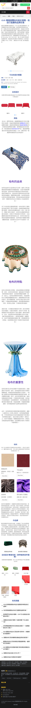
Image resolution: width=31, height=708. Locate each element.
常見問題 (14, 663)
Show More (4, 476)
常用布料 (24, 663)
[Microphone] (13, 5)
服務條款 (4, 662)
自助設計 (4, 87)
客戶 (13, 662)
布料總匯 (25, 662)
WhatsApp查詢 (26, 4)
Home (4, 16)
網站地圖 (16, 704)
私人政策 (9, 662)
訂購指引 (19, 663)
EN (28, 12)
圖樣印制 (9, 665)
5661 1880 (4, 1)
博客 (21, 662)
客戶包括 (9, 663)
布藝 (13, 16)
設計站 (13, 665)
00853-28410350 (9, 690)
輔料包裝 (4, 665)
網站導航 (17, 662)
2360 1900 (15, 1)
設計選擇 (4, 663)
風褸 (9, 16)
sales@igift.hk (6, 694)
